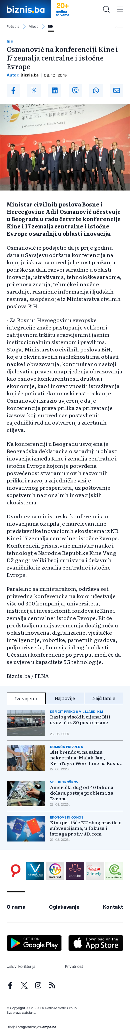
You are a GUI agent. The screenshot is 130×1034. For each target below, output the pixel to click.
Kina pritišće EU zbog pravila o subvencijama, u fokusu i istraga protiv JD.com (86, 828)
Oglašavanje (64, 907)
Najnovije (65, 698)
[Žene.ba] (75, 871)
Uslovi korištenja (21, 967)
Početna (13, 26)
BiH (51, 26)
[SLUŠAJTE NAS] (55, 871)
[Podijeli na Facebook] (13, 90)
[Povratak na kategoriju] (119, 28)
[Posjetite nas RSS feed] (52, 985)
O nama (16, 907)
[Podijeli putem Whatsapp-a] (96, 90)
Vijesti (34, 26)
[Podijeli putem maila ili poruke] (116, 90)
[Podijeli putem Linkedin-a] (54, 90)
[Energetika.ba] (114, 871)
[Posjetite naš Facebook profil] (10, 985)
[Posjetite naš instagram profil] (38, 985)
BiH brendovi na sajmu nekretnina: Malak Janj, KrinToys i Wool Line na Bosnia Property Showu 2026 (86, 757)
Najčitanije (103, 698)
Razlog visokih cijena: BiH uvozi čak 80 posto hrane (80, 719)
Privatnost (74, 967)
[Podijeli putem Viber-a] (75, 90)
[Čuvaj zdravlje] (95, 871)
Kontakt (113, 907)
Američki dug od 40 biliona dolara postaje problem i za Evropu (81, 792)
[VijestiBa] (35, 871)
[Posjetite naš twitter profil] (24, 985)
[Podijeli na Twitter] (34, 90)
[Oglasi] (16, 871)
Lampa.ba (48, 1027)
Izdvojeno (26, 698)
